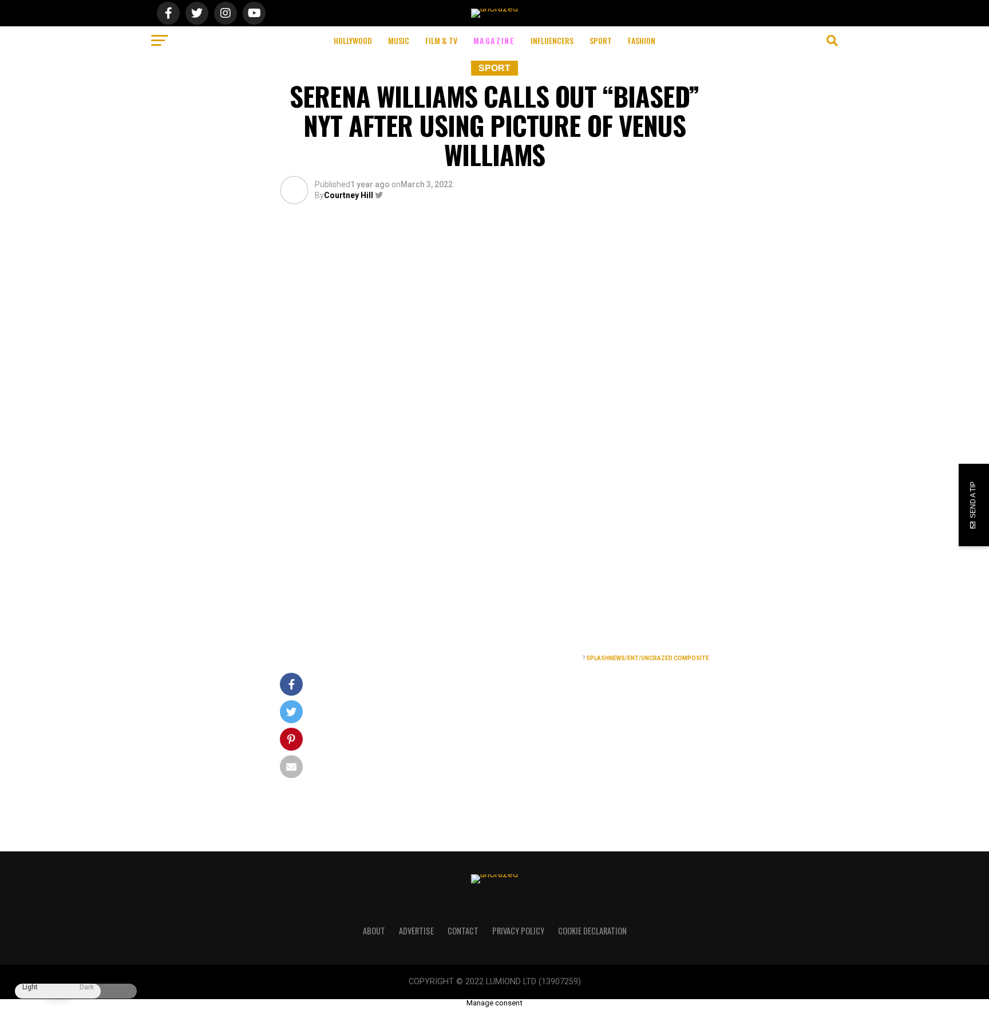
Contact (463, 931)
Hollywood (353, 40)
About (374, 931)
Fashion (641, 40)
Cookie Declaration (592, 931)
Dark (87, 987)
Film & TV (441, 40)
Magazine (494, 40)
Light (30, 987)
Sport (601, 40)
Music (398, 40)
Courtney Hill (348, 195)
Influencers (552, 40)
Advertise (416, 931)
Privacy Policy (518, 931)
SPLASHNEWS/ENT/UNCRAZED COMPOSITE (647, 658)
